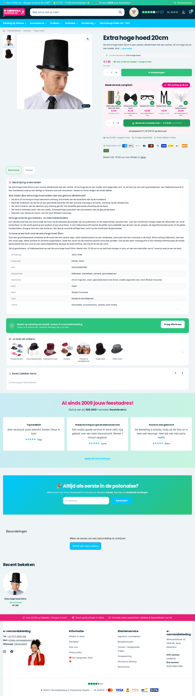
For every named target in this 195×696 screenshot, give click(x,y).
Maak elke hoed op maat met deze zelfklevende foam (113, 107)
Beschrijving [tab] (13, 170)
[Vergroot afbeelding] (87, 38)
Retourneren (124, 667)
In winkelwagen (157, 72)
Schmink (70, 23)
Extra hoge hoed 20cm (15, 599)
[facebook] (11, 651)
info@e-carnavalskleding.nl (21, 640)
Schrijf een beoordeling (85, 545)
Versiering (87, 23)
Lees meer (127, 48)
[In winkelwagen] (186, 103)
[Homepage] (4, 30)
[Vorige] (175, 372)
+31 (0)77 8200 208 (16, 636)
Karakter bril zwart (147, 106)
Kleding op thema (13, 23)
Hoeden (27, 30)
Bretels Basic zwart (164, 106)
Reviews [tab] (29, 170)
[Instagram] (4, 651)
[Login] (183, 12)
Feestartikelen (14, 30)
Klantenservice (128, 631)
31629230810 (20, 644)
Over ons (73, 647)
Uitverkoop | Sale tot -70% (115, 23)
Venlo (143, 157)
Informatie (76, 631)
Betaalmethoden (125, 641)
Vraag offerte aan (173, 324)
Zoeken (120, 12)
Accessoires (37, 23)
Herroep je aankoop (127, 661)
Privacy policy (75, 652)
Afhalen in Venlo (77, 636)
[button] (116, 72)
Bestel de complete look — (158, 123)
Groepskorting (124, 656)
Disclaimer (74, 641)
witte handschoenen (180, 107)
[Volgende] (182, 372)
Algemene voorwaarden (129, 636)
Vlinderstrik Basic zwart (130, 107)
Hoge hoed (39, 30)
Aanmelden (122, 500)
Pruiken (54, 23)
